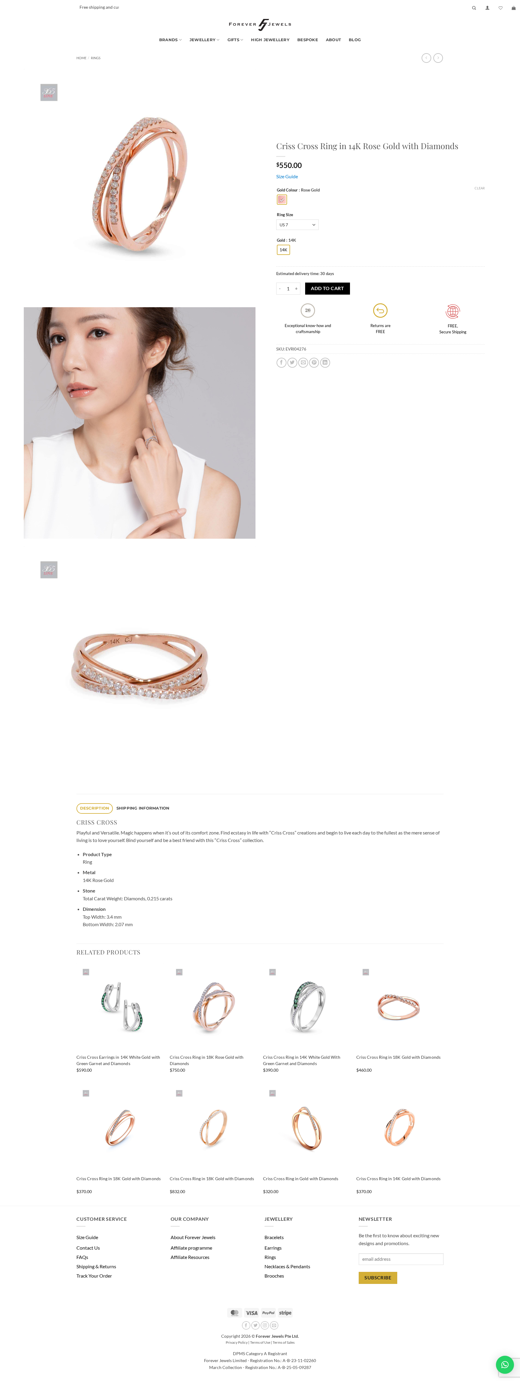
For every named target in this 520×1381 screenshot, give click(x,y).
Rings (96, 58)
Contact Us (88, 1248)
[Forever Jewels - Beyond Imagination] (260, 25)
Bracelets (274, 1237)
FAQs (82, 1257)
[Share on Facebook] (281, 363)
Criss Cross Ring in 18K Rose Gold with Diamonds (207, 1060)
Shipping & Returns (96, 1266)
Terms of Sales (284, 1342)
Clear (480, 188)
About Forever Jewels (193, 1237)
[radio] (281, 199)
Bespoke (307, 40)
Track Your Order (94, 1275)
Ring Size (285, 215)
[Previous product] (438, 58)
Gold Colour (287, 190)
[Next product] (426, 58)
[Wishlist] (501, 8)
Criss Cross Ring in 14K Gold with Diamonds (398, 1178)
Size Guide (287, 176)
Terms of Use (260, 1342)
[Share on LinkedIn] (325, 363)
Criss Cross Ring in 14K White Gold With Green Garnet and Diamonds (301, 1060)
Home (81, 58)
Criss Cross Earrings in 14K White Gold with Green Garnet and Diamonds (118, 1060)
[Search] (474, 8)
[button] (487, 8)
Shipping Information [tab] (143, 808)
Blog (355, 40)
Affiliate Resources (190, 1257)
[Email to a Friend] (303, 363)
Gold (281, 240)
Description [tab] (95, 808)
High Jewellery (270, 40)
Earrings (273, 1248)
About (333, 40)
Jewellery (202, 40)
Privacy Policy (237, 1342)
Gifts (233, 40)
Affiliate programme (191, 1248)
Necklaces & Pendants (287, 1266)
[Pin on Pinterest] (314, 363)
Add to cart (327, 288)
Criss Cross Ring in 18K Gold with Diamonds (398, 1057)
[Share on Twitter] (292, 363)
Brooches (274, 1275)
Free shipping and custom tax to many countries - (105, 7)
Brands (168, 40)
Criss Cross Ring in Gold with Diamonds (301, 1178)
